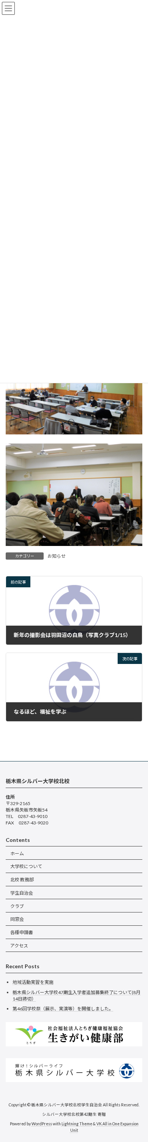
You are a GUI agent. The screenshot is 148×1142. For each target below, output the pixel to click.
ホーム (17, 853)
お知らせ (56, 556)
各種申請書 (21, 932)
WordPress (41, 1123)
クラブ (17, 906)
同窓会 (17, 919)
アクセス (19, 946)
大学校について (26, 866)
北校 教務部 (22, 879)
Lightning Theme (76, 1123)
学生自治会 (21, 893)
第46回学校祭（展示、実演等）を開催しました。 (63, 1008)
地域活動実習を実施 (33, 982)
